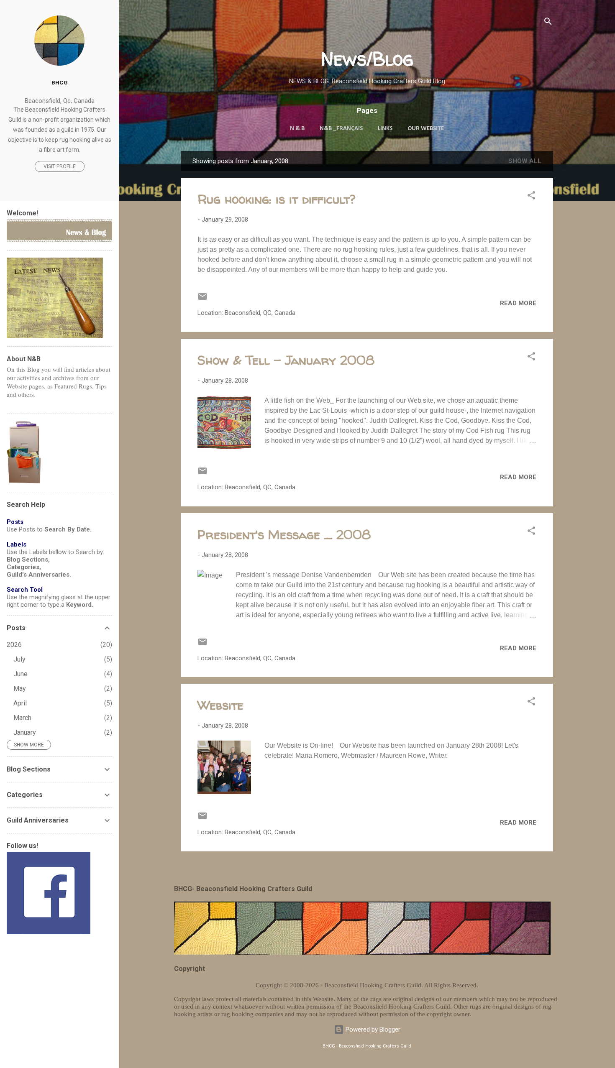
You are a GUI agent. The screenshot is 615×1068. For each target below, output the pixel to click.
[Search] (548, 23)
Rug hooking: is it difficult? (276, 198)
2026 (14, 645)
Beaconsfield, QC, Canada (260, 313)
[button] (531, 196)
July (19, 659)
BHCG (59, 82)
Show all (524, 161)
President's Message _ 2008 (284, 534)
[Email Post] (202, 299)
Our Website (425, 128)
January (24, 732)
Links (385, 128)
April (20, 703)
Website (220, 704)
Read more (518, 303)
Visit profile (60, 166)
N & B (297, 128)
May (19, 688)
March (22, 718)
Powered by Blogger (372, 1029)
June (20, 674)
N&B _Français (341, 128)
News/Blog (367, 59)
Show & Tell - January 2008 (285, 359)
